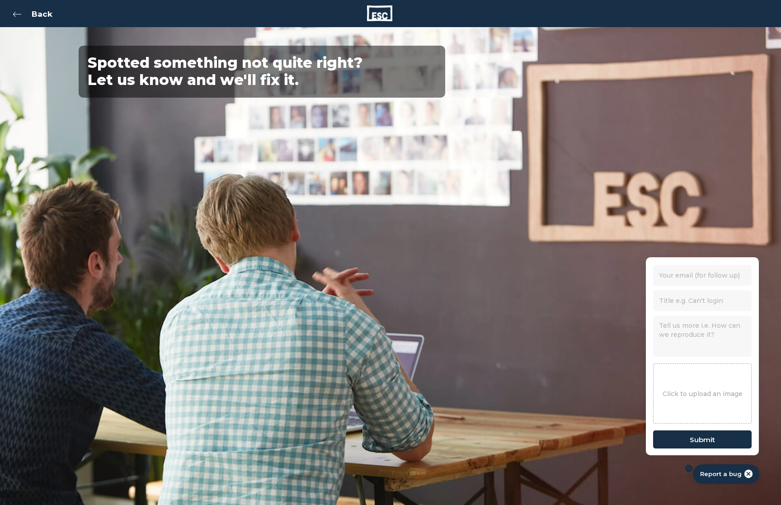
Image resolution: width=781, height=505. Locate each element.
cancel (748, 474)
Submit (702, 439)
